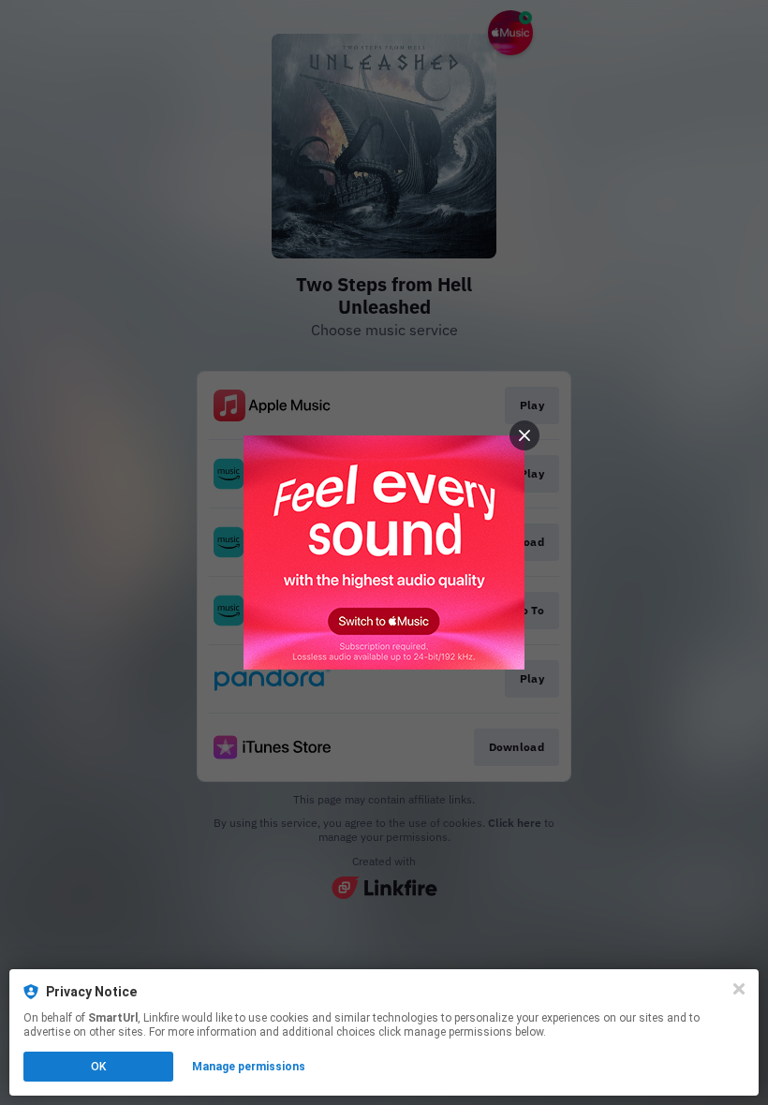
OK (98, 1066)
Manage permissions (248, 1066)
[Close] (739, 989)
